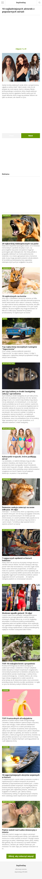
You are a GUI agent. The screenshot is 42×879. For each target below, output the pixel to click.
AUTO (5, 319)
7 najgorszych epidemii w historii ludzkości (17, 559)
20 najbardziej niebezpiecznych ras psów (20, 243)
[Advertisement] (21, 31)
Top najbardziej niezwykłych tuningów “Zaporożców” (19, 348)
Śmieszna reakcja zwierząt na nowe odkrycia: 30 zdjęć (18, 508)
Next (30, 135)
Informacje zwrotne (21, 869)
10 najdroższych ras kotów (14, 296)
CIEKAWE (6, 635)
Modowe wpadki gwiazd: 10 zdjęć (17, 613)
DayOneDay (21, 2)
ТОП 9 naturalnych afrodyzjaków (17, 718)
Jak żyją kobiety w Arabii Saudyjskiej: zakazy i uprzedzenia (18, 392)
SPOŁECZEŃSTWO (8, 363)
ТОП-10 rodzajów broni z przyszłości (18, 663)
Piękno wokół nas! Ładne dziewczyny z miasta (19, 831)
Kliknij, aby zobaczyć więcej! (21, 856)
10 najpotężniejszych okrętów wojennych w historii (20, 776)
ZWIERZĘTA (6, 215)
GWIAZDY (6, 585)
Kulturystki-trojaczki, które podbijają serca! (19, 457)
